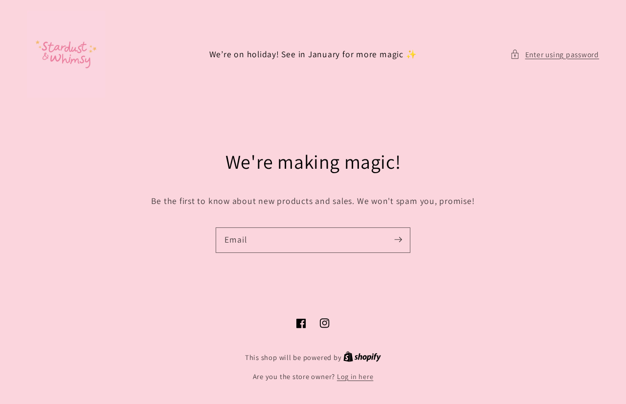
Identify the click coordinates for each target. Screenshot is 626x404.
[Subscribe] (398, 239)
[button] (554, 54)
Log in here (355, 376)
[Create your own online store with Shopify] (362, 357)
